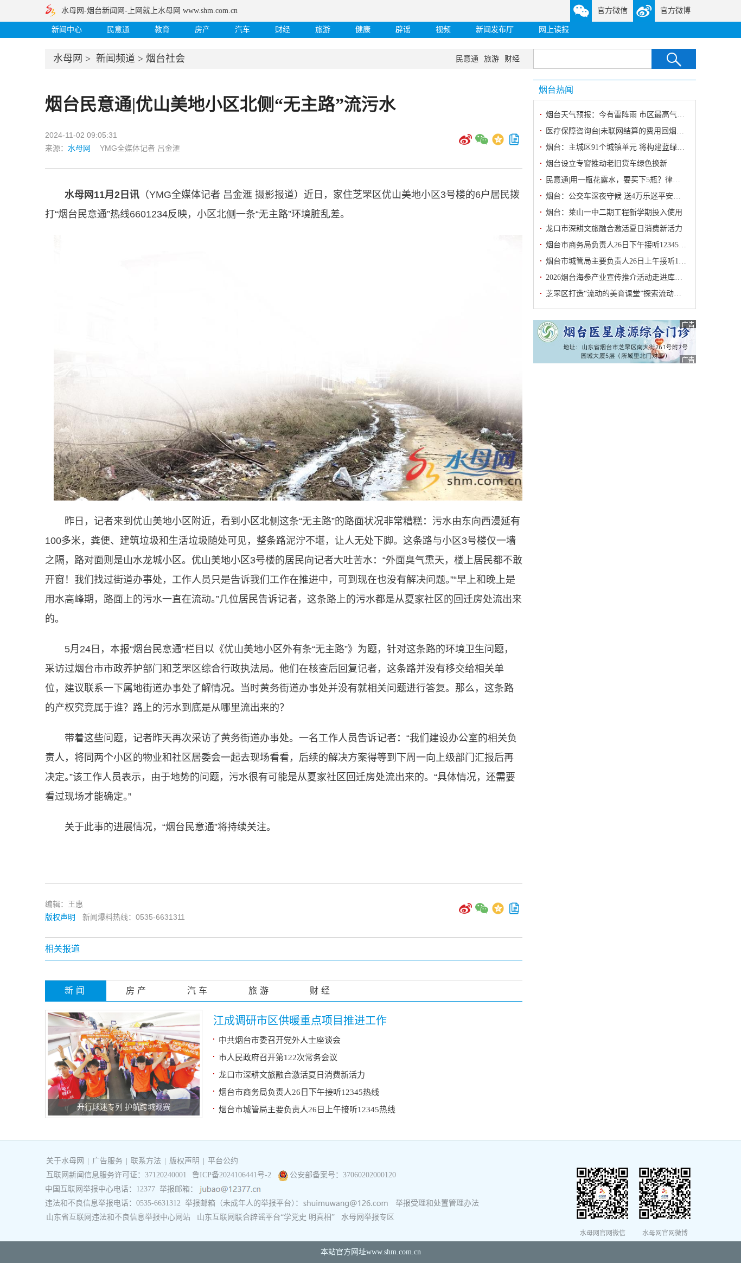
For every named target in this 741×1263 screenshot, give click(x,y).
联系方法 (146, 1161)
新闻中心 (67, 29)
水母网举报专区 (367, 1217)
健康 (362, 29)
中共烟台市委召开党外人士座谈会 (280, 1040)
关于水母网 (66, 1161)
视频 (443, 29)
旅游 (322, 29)
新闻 (76, 990)
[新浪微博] (465, 143)
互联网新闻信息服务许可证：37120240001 (116, 1175)
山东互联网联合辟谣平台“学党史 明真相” (266, 1217)
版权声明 (60, 917)
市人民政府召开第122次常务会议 (278, 1057)
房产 (202, 29)
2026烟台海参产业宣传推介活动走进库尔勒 (618, 277)
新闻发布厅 (495, 29)
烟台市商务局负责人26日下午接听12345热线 (299, 1092)
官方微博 (675, 11)
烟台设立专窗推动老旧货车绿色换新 (606, 163)
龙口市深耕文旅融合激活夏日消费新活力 (292, 1074)
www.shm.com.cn (393, 1252)
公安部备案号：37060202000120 (343, 1175)
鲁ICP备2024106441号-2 (232, 1175)
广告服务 (107, 1161)
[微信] (481, 143)
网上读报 (554, 29)
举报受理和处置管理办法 (437, 1203)
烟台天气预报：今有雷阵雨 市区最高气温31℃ (623, 115)
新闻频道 (115, 58)
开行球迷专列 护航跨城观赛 (123, 1107)
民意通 (118, 29)
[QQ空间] (497, 143)
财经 (282, 29)
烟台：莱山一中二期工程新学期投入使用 (614, 212)
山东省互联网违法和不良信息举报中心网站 (118, 1217)
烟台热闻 (556, 89)
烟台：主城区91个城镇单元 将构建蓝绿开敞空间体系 (634, 147)
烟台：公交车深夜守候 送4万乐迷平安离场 (617, 196)
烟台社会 (165, 58)
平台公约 (223, 1161)
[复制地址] (514, 143)
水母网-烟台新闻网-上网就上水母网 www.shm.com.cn (149, 11)
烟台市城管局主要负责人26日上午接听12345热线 (307, 1109)
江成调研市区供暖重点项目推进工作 (300, 1021)
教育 (162, 29)
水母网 (67, 58)
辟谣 (403, 29)
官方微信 (612, 11)
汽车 (242, 29)
